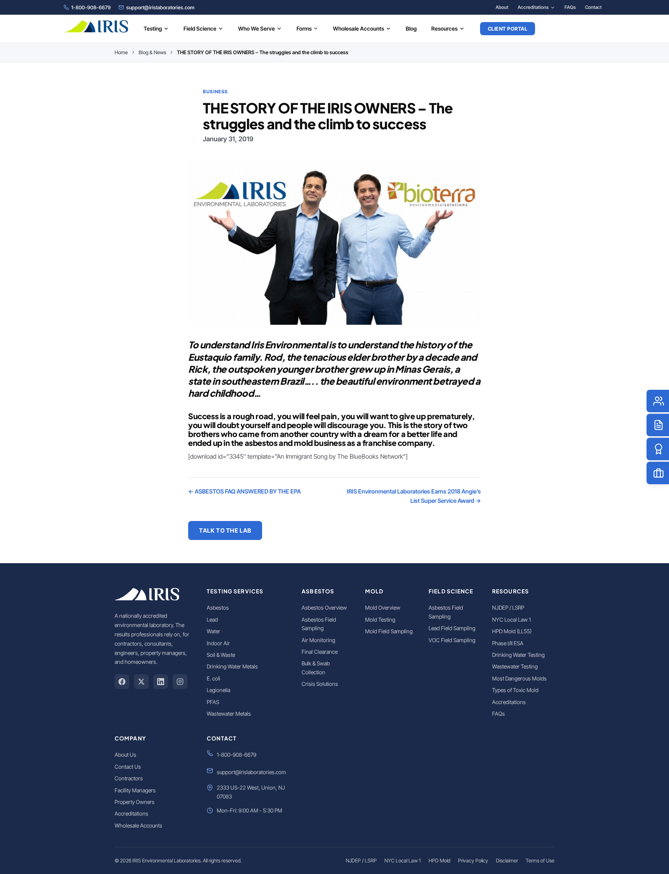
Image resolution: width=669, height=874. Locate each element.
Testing (153, 28)
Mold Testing (380, 619)
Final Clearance (320, 651)
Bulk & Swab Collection (316, 667)
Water (213, 631)
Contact (593, 7)
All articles (299, 530)
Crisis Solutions (320, 683)
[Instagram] (180, 681)
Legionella (218, 690)
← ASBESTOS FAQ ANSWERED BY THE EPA (244, 491)
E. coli (213, 678)
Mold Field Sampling (389, 631)
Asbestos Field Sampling (319, 623)
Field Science (200, 28)
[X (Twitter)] (141, 681)
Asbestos (218, 607)
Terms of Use (540, 860)
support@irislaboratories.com (160, 7)
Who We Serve (256, 28)
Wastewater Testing (515, 666)
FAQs (570, 7)
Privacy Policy (473, 860)
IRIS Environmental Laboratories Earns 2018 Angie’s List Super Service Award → (414, 496)
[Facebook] (122, 681)
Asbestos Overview (324, 607)
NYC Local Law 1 (511, 619)
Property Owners (134, 802)
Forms (304, 28)
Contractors (129, 778)
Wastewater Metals (229, 713)
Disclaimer (507, 860)
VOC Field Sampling (452, 640)
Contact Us (128, 766)
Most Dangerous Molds (519, 678)
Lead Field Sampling (452, 628)
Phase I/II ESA (507, 643)
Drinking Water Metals (232, 666)
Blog (411, 28)
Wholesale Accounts (358, 28)
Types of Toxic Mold (515, 690)
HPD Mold (439, 860)
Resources (444, 28)
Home (121, 52)
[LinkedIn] (160, 681)
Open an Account (575, 29)
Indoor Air (218, 643)
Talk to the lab (225, 530)
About (502, 7)
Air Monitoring (318, 640)
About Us (125, 754)
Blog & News (152, 52)
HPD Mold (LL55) (512, 631)
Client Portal (508, 29)
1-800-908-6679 (91, 7)
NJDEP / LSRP (508, 607)
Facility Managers (135, 790)
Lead (212, 619)
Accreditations (533, 7)
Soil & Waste (221, 654)
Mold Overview (382, 607)
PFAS (213, 702)
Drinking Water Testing (518, 654)
